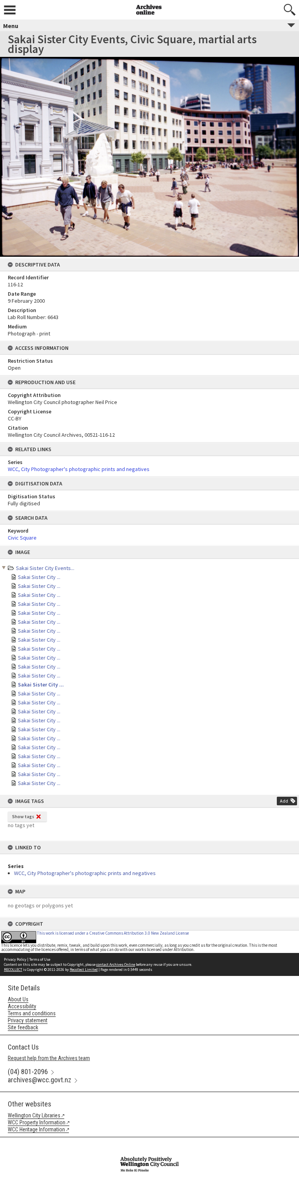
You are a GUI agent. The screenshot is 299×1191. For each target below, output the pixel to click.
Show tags (23, 816)
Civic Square (22, 537)
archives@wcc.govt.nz (39, 1080)
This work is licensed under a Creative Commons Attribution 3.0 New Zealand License (113, 933)
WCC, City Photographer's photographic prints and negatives (85, 873)
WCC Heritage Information (36, 1129)
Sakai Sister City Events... (45, 568)
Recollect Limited (84, 969)
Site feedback (23, 1027)
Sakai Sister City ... (39, 577)
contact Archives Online (115, 964)
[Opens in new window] (149, 1142)
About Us (18, 999)
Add (284, 801)
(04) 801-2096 (28, 1071)
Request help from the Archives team (49, 1058)
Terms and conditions (32, 1013)
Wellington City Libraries (34, 1115)
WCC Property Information (36, 1122)
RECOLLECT (13, 969)
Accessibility (22, 1006)
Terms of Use (39, 959)
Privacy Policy (15, 959)
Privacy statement (27, 1020)
